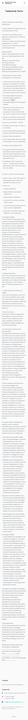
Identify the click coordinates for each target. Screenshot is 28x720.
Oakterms (14, 716)
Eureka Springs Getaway (10, 2)
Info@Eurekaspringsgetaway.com (13, 702)
